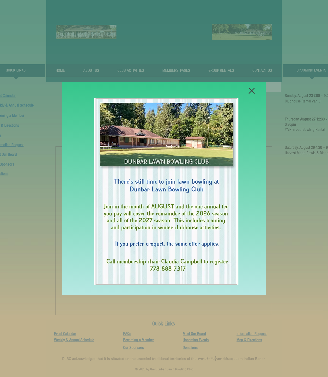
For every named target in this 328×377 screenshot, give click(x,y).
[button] (251, 91)
